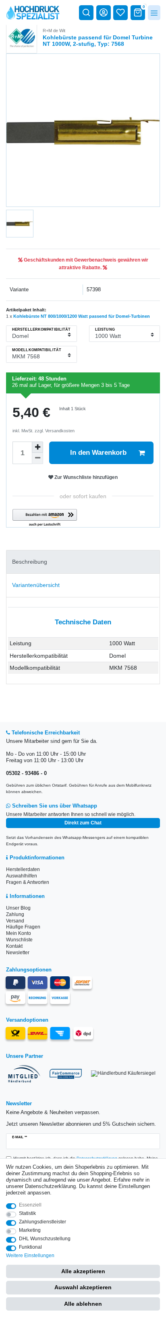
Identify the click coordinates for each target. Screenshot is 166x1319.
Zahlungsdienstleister (42, 1222)
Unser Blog (18, 908)
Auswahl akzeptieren (83, 1287)
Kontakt (14, 946)
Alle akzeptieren (83, 1271)
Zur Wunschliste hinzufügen (85, 477)
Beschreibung (29, 561)
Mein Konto (18, 933)
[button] (44, 518)
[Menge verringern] (37, 458)
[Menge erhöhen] (37, 447)
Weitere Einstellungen (30, 1255)
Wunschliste (19, 940)
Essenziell (30, 1205)
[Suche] (86, 12)
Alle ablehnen (83, 1304)
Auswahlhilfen (21, 876)
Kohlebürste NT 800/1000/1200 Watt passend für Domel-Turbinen (81, 316)
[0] (137, 12)
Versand (15, 921)
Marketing (30, 1230)
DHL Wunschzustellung (45, 1238)
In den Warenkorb (98, 452)
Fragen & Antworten (27, 882)
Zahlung (15, 914)
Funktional (30, 1247)
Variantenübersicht (36, 585)
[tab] (83, 562)
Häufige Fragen (23, 927)
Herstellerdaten (23, 869)
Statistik (27, 1213)
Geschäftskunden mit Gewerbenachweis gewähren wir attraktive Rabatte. (85, 263)
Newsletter (17, 952)
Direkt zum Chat (83, 823)
